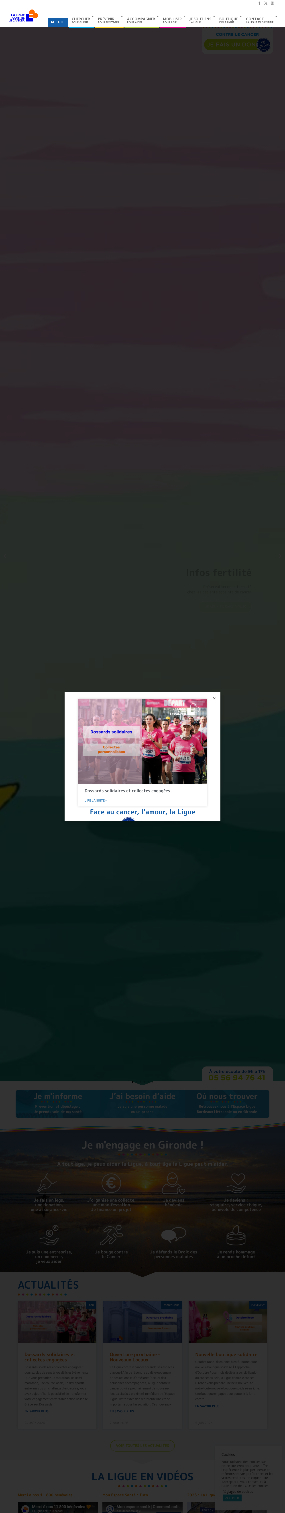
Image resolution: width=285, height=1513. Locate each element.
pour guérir (81, 20)
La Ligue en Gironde (259, 20)
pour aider (141, 20)
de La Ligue (228, 20)
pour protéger (108, 20)
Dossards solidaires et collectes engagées (127, 791)
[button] (214, 698)
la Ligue (200, 20)
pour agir (172, 20)
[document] (142, 756)
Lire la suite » (96, 800)
